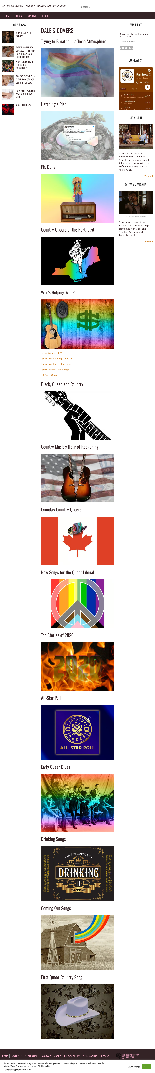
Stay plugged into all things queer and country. (135, 35)
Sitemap (105, 1056)
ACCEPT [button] (146, 1066)
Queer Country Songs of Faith (56, 358)
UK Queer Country (50, 375)
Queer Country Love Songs (55, 369)
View (147, 176)
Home (7, 16)
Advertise (17, 1056)
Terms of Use (90, 1056)
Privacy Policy (72, 1056)
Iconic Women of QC (52, 353)
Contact (46, 1056)
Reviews (32, 16)
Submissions (32, 1056)
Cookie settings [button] (134, 1066)
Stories (46, 16)
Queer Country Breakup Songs (56, 364)
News (19, 16)
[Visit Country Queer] (127, 1056)
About (57, 1056)
